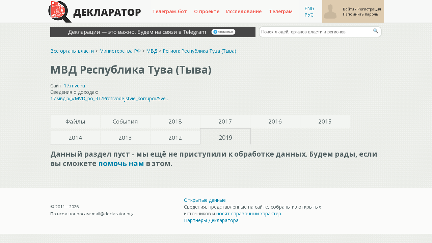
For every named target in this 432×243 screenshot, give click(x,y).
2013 (125, 137)
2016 (275, 121)
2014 (75, 137)
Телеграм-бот (169, 11)
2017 (225, 121)
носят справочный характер (248, 213)
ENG (309, 8)
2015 (325, 121)
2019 (225, 137)
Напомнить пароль (360, 14)
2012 (175, 137)
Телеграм (281, 11)
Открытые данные (205, 200)
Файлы (75, 121)
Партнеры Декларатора (211, 220)
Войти (349, 8)
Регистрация (369, 8)
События (125, 121)
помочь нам (121, 163)
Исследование (244, 11)
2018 (175, 121)
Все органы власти (72, 51)
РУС (309, 14)
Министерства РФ (120, 51)
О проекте (206, 11)
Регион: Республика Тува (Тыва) (199, 51)
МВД (151, 51)
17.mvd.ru (74, 85)
